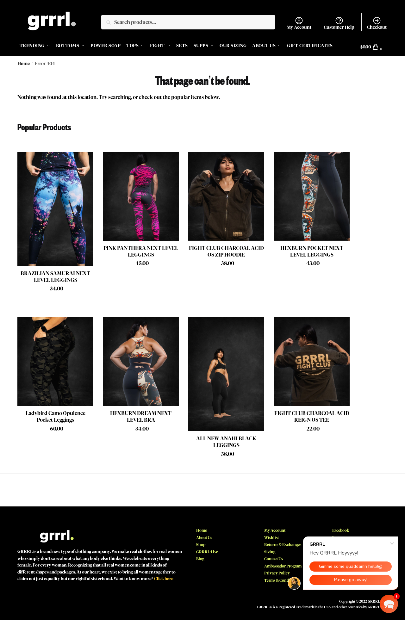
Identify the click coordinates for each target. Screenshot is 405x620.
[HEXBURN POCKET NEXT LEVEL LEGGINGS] (312, 196)
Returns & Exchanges (282, 544)
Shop (200, 544)
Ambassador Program (283, 566)
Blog (200, 558)
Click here (163, 578)
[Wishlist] (84, 161)
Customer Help (339, 27)
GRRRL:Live (207, 551)
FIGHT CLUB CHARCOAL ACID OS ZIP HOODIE (226, 251)
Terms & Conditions (281, 580)
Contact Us (273, 558)
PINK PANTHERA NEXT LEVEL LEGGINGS (140, 251)
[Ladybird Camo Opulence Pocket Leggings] (55, 361)
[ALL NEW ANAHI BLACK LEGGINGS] (226, 374)
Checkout (377, 27)
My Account (299, 27)
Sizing (269, 551)
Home (23, 63)
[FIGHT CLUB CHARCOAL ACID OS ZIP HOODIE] (226, 196)
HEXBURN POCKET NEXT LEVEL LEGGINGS (311, 251)
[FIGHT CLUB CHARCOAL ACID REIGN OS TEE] (312, 361)
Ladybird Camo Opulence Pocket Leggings (55, 416)
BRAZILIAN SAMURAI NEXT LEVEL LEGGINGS (55, 276)
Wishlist (271, 537)
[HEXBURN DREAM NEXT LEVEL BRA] (141, 361)
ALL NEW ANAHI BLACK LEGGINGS (226, 442)
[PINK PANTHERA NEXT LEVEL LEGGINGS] (141, 196)
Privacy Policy (277, 573)
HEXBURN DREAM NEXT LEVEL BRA (140, 416)
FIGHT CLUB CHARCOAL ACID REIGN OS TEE (311, 416)
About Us (204, 537)
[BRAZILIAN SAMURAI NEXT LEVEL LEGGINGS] (55, 209)
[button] (389, 604)
